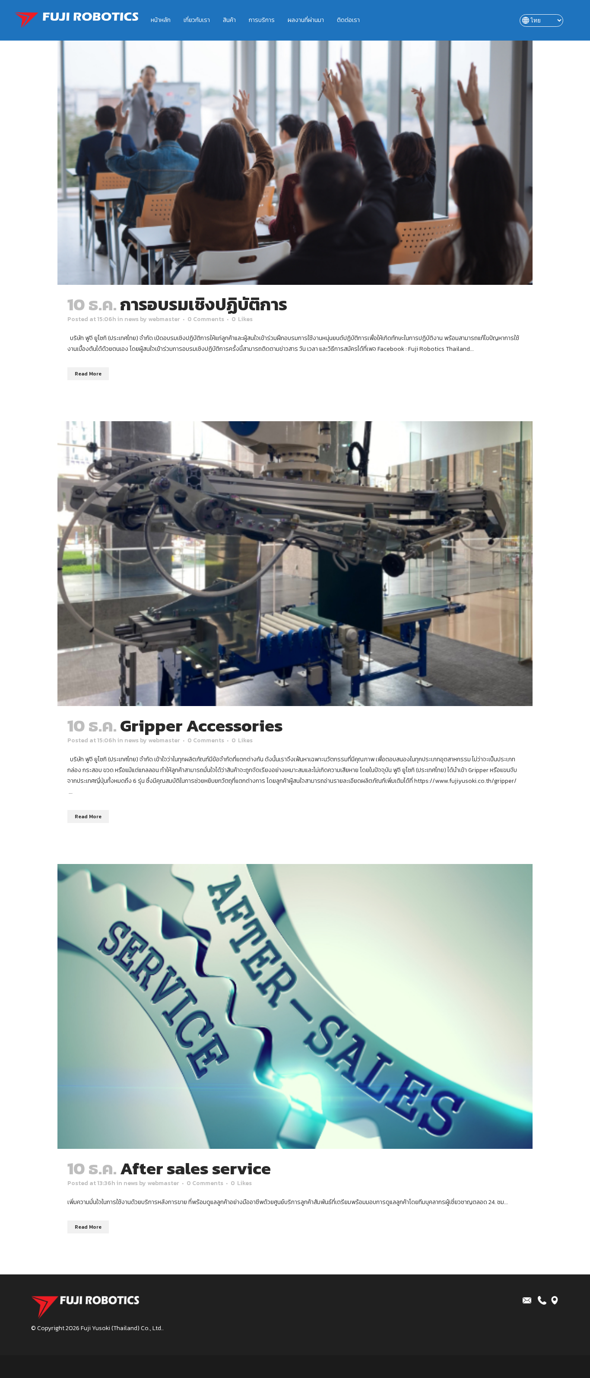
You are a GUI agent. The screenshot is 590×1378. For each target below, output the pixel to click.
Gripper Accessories (201, 725)
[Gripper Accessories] (295, 563)
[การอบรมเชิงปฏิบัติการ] (295, 142)
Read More (88, 374)
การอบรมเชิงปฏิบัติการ (203, 304)
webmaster (164, 319)
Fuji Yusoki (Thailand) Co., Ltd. (121, 1328)
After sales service (195, 1168)
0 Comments (205, 319)
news (131, 319)
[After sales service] (295, 1006)
